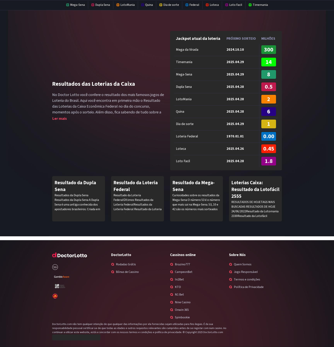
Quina (149, 5)
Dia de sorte (171, 5)
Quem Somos (242, 264)
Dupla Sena (102, 5)
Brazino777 (182, 264)
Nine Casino (183, 302)
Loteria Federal (187, 136)
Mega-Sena (77, 5)
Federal (194, 5)
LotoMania (127, 5)
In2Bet (179, 279)
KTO (178, 287)
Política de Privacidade (249, 287)
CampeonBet (184, 272)
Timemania (260, 5)
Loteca (214, 5)
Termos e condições (247, 279)
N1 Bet (179, 294)
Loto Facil (235, 5)
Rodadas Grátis (126, 264)
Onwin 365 (182, 310)
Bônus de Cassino (127, 272)
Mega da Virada (187, 49)
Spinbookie (182, 317)
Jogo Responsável (246, 272)
